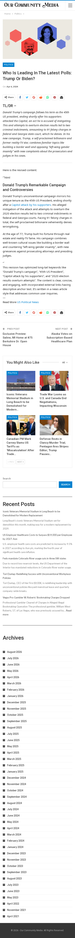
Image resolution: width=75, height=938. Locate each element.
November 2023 (16, 859)
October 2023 (15, 866)
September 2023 (17, 872)
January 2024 (15, 847)
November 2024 (16, 784)
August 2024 (14, 803)
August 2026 (14, 651)
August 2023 (14, 878)
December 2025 (16, 702)
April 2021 (13, 916)
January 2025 (15, 771)
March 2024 (14, 834)
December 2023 (16, 853)
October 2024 (15, 790)
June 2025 (13, 740)
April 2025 (13, 752)
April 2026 (13, 677)
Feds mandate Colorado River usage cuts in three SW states (34, 558)
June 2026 (13, 664)
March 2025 (14, 759)
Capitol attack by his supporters (31, 205)
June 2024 (13, 815)
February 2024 (15, 840)
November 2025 (16, 708)
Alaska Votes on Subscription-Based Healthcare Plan (59, 337)
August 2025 (14, 727)
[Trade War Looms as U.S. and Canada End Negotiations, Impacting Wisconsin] (54, 381)
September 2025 (17, 721)
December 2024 (16, 777)
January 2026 (15, 696)
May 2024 (12, 821)
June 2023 (13, 891)
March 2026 (14, 683)
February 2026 (15, 689)
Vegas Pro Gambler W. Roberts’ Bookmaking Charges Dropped (36, 597)
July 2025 (13, 733)
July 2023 (13, 884)
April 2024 (13, 828)
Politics (8, 64)
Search (7, 478)
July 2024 (13, 809)
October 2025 (15, 714)
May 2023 (12, 897)
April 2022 (13, 903)
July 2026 (13, 658)
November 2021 (16, 910)
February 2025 (15, 765)
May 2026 (12, 670)
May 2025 (12, 746)
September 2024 (17, 796)
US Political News (28, 302)
